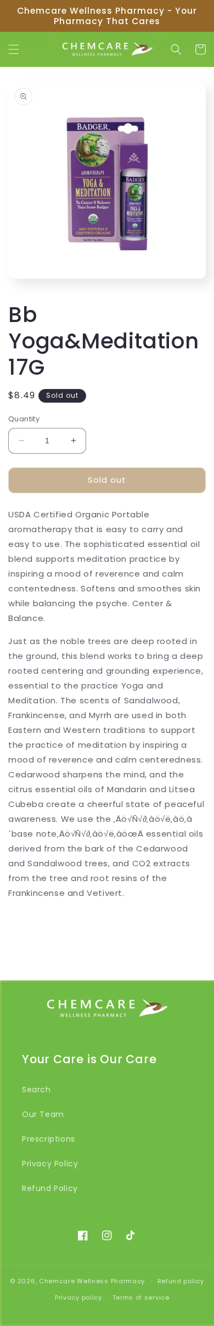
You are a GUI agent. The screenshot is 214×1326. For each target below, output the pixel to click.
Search (36, 1089)
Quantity (24, 419)
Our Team (43, 1114)
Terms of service (141, 1297)
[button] (14, 49)
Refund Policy (50, 1188)
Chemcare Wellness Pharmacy (92, 1280)
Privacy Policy (50, 1163)
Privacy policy (78, 1297)
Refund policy (180, 1281)
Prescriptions (48, 1138)
